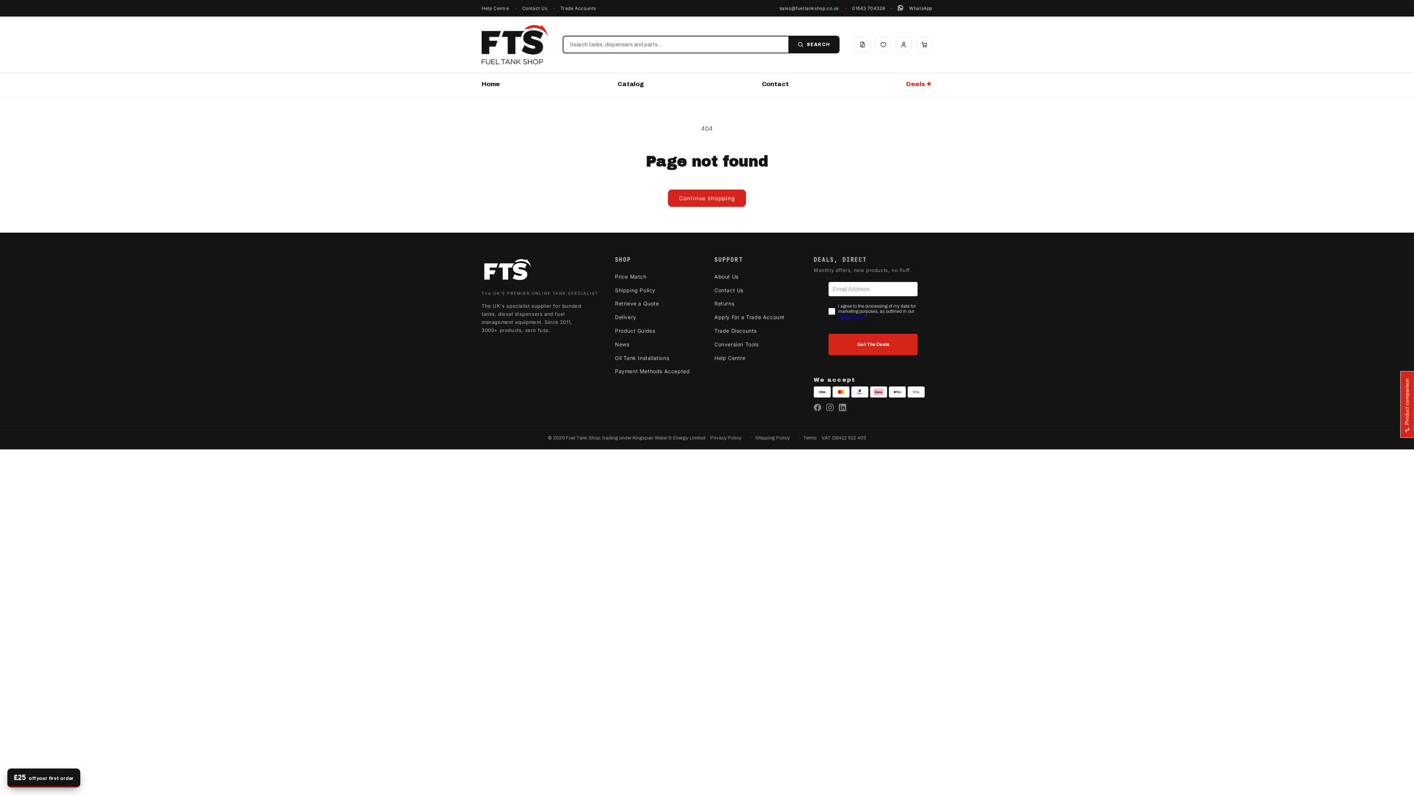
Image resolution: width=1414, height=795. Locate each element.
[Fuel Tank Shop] (507, 271)
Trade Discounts (735, 331)
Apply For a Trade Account (749, 317)
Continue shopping (707, 198)
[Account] (904, 44)
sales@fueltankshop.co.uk (809, 8)
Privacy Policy (726, 438)
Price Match (631, 276)
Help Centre (495, 8)
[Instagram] (830, 407)
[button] (924, 44)
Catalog (631, 84)
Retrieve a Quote (637, 303)
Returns (724, 303)
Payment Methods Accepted (652, 371)
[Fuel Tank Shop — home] (515, 44)
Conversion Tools (736, 344)
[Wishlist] (883, 44)
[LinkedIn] (842, 407)
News (622, 344)
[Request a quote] (862, 44)
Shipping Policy (635, 290)
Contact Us (535, 8)
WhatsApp (920, 8)
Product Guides (635, 331)
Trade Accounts (578, 8)
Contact (775, 84)
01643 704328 (868, 8)
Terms (810, 438)
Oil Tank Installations (642, 358)
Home (491, 84)
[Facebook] (817, 407)
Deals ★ (919, 84)
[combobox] (675, 44)
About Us (726, 276)
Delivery (625, 317)
